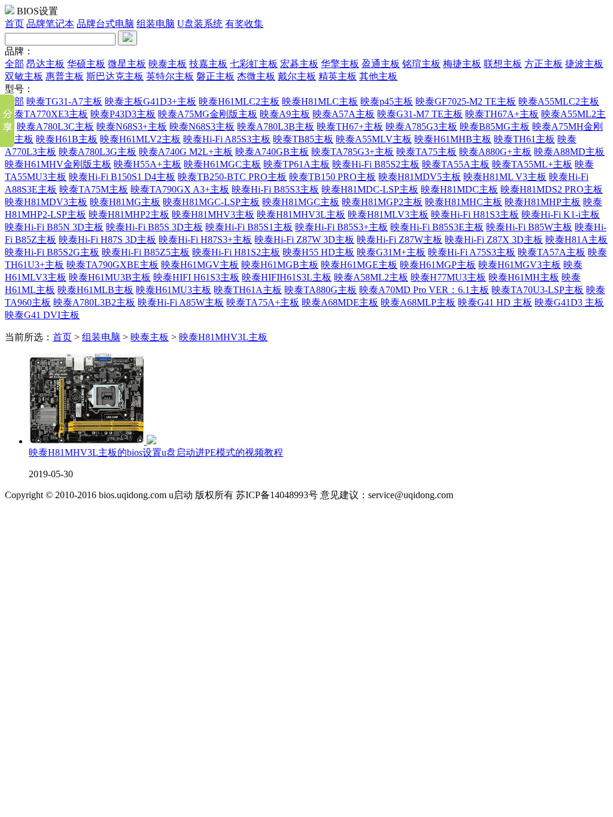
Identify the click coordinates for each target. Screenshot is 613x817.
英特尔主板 (170, 76)
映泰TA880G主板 (320, 290)
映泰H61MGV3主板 (519, 265)
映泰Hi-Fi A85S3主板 (227, 139)
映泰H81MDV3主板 (46, 202)
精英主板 (337, 76)
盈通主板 (381, 64)
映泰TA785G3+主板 (352, 152)
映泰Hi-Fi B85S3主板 (275, 189)
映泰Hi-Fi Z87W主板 (399, 239)
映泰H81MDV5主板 (419, 177)
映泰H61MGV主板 (200, 265)
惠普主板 (64, 76)
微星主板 (127, 64)
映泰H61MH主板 (523, 277)
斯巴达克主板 (115, 76)
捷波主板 (584, 64)
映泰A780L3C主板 (55, 126)
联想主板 (503, 64)
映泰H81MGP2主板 (382, 202)
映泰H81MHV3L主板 (301, 214)
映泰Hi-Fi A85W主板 (181, 302)
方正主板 (543, 64)
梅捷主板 (462, 64)
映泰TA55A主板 (456, 164)
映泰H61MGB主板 (279, 265)
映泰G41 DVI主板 (42, 315)
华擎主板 (340, 64)
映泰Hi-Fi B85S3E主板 (437, 227)
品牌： (19, 51)
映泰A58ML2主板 (371, 277)
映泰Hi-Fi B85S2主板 (376, 164)
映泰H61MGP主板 (438, 265)
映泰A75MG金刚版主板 (207, 114)
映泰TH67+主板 (350, 126)
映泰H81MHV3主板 (213, 214)
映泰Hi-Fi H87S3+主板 (205, 239)
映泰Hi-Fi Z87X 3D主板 (494, 239)
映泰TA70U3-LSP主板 (537, 290)
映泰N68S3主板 (202, 126)
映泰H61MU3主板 (173, 290)
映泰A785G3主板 (421, 126)
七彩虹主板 (254, 64)
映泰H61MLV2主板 (140, 139)
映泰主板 (167, 64)
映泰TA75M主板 (93, 189)
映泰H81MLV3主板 (388, 214)
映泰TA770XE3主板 (46, 114)
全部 (14, 64)
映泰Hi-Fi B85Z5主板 (146, 252)
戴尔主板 (297, 76)
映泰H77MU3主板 (448, 277)
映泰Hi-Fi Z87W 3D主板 (304, 239)
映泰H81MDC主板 (459, 189)
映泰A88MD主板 (569, 152)
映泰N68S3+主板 (131, 126)
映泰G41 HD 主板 (495, 302)
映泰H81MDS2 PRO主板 (551, 189)
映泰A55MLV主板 (374, 139)
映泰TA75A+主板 (262, 302)
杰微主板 (256, 76)
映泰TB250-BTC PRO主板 (232, 177)
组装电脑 (155, 24)
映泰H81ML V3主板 (505, 177)
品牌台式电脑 (105, 24)
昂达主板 (45, 64)
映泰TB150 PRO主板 (332, 177)
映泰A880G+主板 (495, 152)
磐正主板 (215, 76)
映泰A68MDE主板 (340, 302)
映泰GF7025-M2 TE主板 (465, 101)
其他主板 (378, 76)
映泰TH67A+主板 (502, 114)
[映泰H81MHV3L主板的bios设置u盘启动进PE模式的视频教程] (92, 441)
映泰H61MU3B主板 (110, 277)
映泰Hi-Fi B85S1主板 (249, 227)
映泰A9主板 (285, 114)
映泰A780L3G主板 (97, 152)
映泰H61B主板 (67, 139)
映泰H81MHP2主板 (129, 214)
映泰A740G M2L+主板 (186, 152)
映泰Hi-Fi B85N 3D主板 (54, 227)
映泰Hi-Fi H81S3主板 (475, 214)
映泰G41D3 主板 (569, 302)
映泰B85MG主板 (495, 126)
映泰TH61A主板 (248, 290)
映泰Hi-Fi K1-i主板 (560, 214)
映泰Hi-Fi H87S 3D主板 (107, 239)
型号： (19, 89)
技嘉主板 (208, 64)
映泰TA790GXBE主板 (112, 265)
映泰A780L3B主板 (275, 126)
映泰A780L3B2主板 (94, 302)
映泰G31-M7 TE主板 (420, 114)
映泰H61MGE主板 (359, 265)
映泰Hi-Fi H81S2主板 (236, 252)
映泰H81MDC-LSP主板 (369, 189)
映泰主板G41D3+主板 (150, 101)
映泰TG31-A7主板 (64, 101)
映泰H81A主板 (576, 239)
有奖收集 (244, 24)
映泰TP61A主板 (296, 164)
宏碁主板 (299, 64)
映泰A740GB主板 (272, 152)
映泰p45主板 (386, 101)
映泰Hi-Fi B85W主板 (529, 227)
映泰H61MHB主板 (452, 139)
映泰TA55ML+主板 (532, 164)
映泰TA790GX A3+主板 (180, 189)
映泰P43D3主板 (123, 114)
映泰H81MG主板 (125, 202)
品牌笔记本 (50, 24)
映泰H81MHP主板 (543, 202)
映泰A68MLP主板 (418, 302)
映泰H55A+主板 (147, 164)
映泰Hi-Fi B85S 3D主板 (154, 227)
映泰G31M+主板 (391, 252)
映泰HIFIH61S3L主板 (287, 277)
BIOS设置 (37, 11)
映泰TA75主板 (426, 152)
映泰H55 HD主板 (318, 252)
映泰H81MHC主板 (463, 202)
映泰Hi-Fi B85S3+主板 (341, 227)
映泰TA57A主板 (551, 252)
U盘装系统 (200, 24)
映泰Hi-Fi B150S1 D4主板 (122, 177)
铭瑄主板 (421, 64)
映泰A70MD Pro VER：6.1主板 (424, 290)
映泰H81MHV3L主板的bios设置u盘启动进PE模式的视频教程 (156, 452)
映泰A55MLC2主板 (558, 101)
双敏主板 (24, 76)
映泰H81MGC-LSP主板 (211, 202)
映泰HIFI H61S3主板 (196, 277)
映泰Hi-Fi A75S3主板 (471, 252)
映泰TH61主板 (524, 139)
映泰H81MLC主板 (320, 101)
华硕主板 (86, 64)
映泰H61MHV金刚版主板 (58, 164)
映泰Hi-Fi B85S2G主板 (52, 252)
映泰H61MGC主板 (222, 164)
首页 (14, 24)
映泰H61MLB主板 (95, 290)
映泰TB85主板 (303, 139)
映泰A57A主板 (343, 114)
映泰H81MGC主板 (300, 202)
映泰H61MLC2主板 (239, 101)
